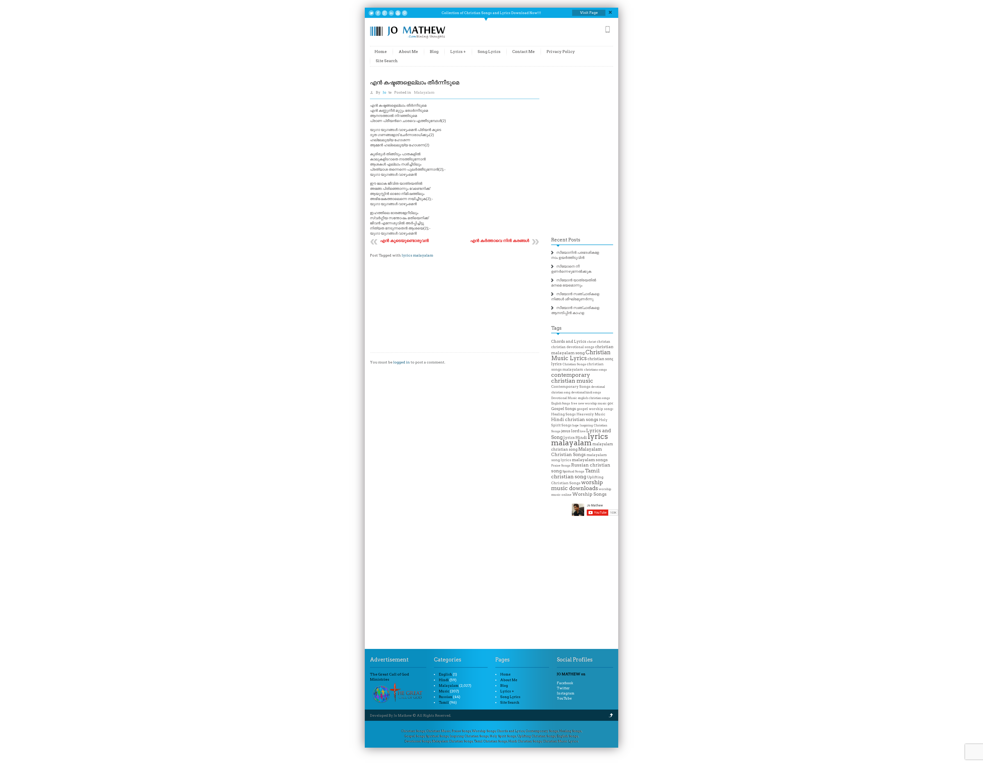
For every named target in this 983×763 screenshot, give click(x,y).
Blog (434, 51)
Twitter (563, 688)
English (445, 674)
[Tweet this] (371, 13)
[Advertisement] (454, 309)
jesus (565, 431)
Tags (556, 328)
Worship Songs (589, 494)
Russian (445, 697)
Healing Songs (563, 414)
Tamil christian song (575, 474)
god (610, 403)
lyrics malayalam (417, 255)
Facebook (565, 683)
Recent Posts (565, 239)
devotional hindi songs (586, 392)
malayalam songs (590, 459)
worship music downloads (577, 485)
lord (575, 430)
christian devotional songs (572, 347)
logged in (401, 362)
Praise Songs (560, 465)
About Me (408, 51)
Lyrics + (458, 51)
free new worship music (589, 403)
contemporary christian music (572, 377)
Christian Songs (574, 364)
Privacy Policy (561, 51)
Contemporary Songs (570, 386)
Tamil (444, 702)
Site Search (387, 61)
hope (575, 425)
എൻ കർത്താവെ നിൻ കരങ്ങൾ (499, 240)
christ (591, 342)
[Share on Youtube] (398, 13)
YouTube (564, 698)
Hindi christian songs (574, 419)
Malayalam (424, 92)
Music (444, 691)
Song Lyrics (489, 51)
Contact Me (523, 51)
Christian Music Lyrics (581, 355)
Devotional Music (564, 398)
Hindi (444, 680)
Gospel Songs (563, 408)
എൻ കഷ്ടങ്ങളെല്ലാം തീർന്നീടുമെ (414, 82)
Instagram (565, 693)
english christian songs (594, 398)
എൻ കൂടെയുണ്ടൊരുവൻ (404, 240)
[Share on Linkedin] (391, 13)
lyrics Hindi (575, 437)
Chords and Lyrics (568, 341)
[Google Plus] (384, 13)
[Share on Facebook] (378, 13)
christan (603, 342)
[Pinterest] (404, 13)
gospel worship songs (595, 409)
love (582, 431)
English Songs (560, 403)
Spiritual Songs (573, 471)
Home (381, 51)
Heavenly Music (590, 414)
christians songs (595, 369)
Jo (384, 92)
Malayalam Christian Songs (576, 452)
